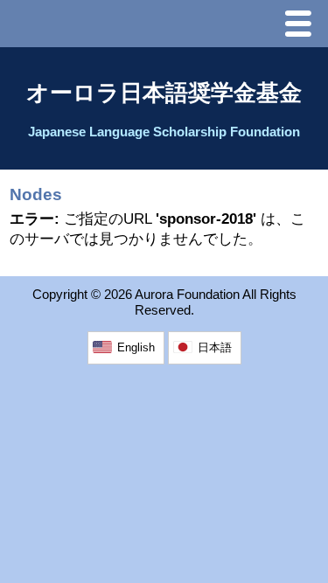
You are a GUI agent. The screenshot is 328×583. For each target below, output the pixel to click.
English (136, 347)
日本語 (215, 347)
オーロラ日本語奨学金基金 (164, 93)
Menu (302, 25)
